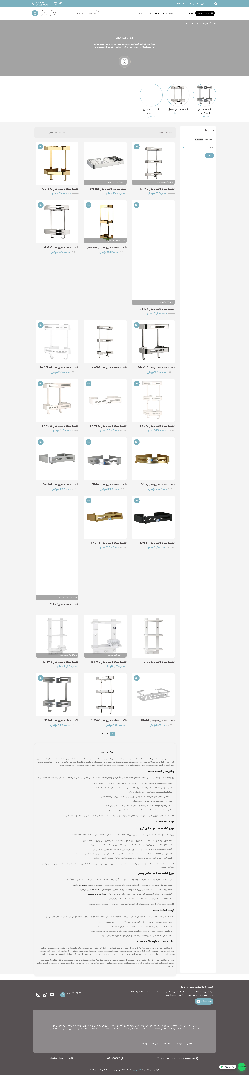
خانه (214, 23)
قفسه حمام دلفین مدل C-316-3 (109, 720)
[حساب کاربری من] (43, 13)
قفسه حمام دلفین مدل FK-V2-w (60, 426)
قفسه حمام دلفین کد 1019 (63, 604)
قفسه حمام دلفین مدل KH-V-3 (157, 189)
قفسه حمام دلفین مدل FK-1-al (109, 484)
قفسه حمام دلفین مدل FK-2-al (61, 720)
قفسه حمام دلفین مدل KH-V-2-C (156, 367)
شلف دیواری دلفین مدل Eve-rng (108, 189)
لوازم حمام (203, 23)
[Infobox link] (62, 3)
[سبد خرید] (34, 13)
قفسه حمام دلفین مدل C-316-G (60, 189)
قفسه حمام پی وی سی (90, 889)
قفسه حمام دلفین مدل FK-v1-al (60, 484)
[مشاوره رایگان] (198, 1001)
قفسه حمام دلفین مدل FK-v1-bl (157, 543)
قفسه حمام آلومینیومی (97, 894)
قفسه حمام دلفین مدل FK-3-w (157, 426)
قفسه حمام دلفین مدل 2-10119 (109, 662)
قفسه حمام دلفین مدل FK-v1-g (109, 543)
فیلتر (209, 155)
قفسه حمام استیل (79, 885)
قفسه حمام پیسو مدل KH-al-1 (158, 720)
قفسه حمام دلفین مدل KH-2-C (61, 247)
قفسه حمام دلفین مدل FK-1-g (158, 484)
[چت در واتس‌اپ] (242, 1067)
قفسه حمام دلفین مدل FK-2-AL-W (58, 367)
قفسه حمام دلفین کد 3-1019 (158, 662)
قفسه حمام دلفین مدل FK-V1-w (108, 426)
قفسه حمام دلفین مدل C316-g (157, 309)
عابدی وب (137, 1069)
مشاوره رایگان (206, 1001)
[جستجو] (54, 13)
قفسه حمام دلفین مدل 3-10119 (60, 662)
